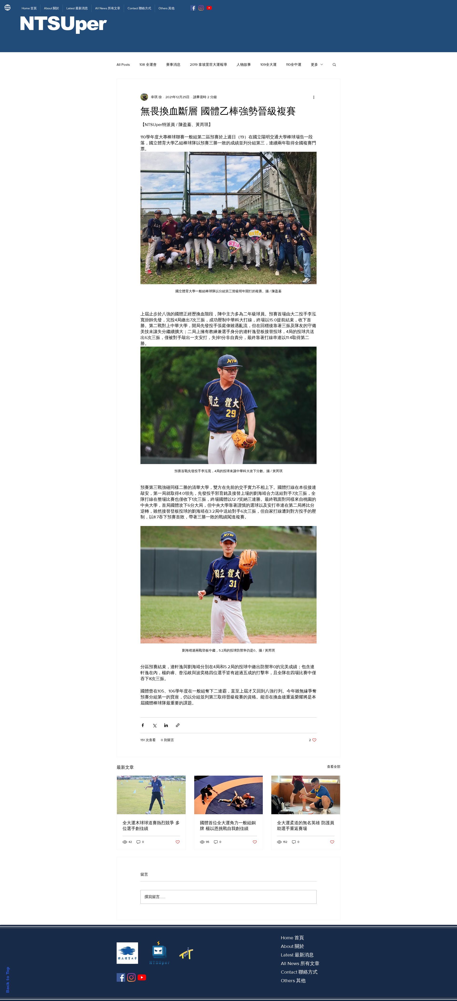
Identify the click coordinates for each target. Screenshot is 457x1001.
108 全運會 (148, 64)
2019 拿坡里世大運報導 (208, 64)
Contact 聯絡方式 (299, 972)
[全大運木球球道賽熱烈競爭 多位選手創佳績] (151, 795)
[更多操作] (314, 97)
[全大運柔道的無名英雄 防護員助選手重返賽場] (305, 795)
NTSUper (62, 23)
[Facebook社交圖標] (193, 7)
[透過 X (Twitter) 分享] (154, 725)
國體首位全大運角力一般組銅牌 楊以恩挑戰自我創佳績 (228, 825)
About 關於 (292, 946)
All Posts (123, 64)
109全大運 (268, 64)
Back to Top (7, 980)
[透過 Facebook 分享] (142, 725)
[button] (334, 64)
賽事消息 (173, 64)
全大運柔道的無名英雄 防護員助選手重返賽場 (305, 825)
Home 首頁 (292, 937)
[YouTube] (209, 7)
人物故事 (244, 64)
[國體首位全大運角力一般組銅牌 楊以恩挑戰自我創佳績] (228, 795)
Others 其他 (293, 980)
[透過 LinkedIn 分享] (166, 725)
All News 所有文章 (300, 963)
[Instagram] (201, 7)
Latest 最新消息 (297, 954)
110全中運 (293, 64)
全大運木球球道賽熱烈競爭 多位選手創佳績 (151, 825)
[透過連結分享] (177, 725)
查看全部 (333, 766)
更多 (314, 64)
